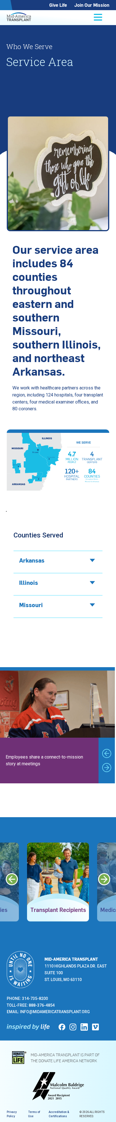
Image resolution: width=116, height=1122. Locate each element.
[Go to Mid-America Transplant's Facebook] (62, 1027)
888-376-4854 (42, 1005)
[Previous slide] (106, 753)
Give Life (58, 5)
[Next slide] (106, 767)
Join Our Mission (91, 5)
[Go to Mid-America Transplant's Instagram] (73, 1027)
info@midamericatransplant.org (55, 1011)
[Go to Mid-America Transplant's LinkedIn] (84, 1027)
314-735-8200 (35, 998)
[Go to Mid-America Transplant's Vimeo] (95, 1027)
